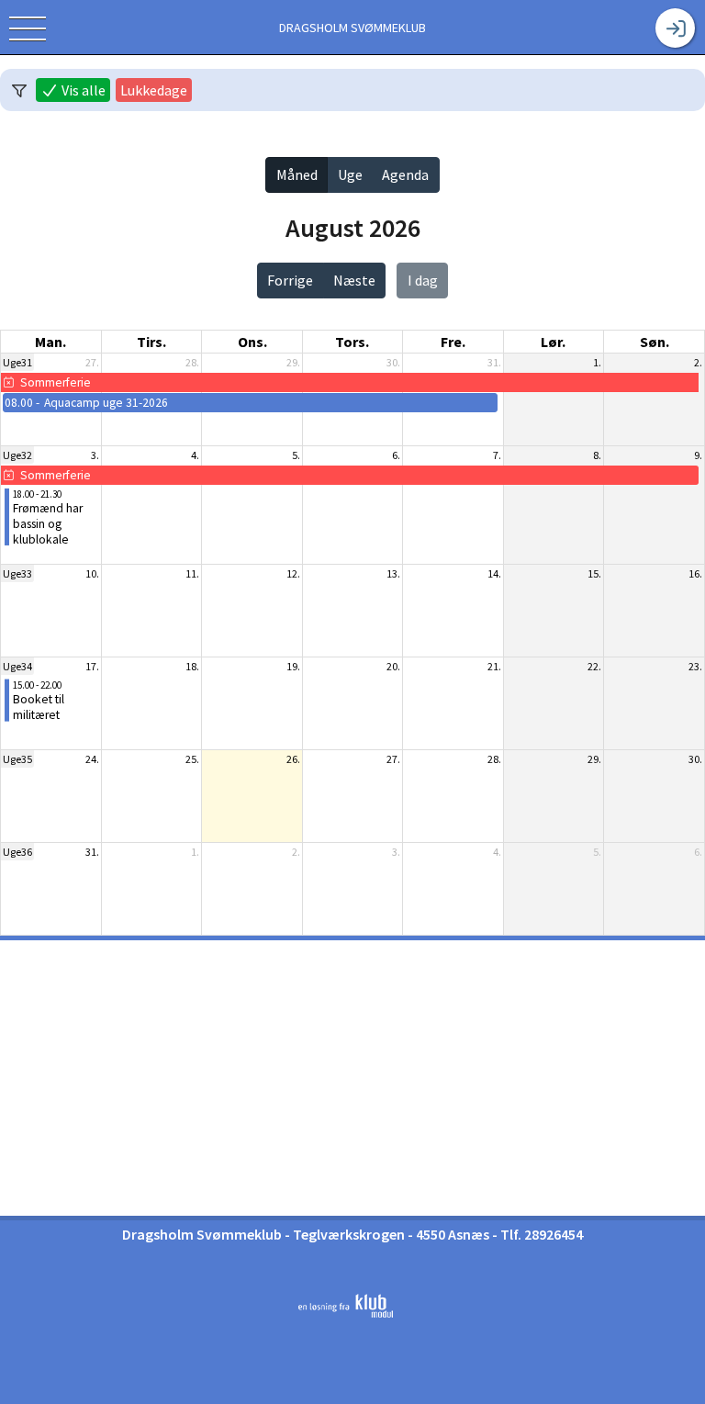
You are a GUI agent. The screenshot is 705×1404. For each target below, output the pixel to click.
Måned (297, 174)
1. (597, 362)
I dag (423, 280)
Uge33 (17, 573)
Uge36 (17, 852)
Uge (350, 174)
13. (393, 573)
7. (497, 455)
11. (192, 573)
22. (594, 666)
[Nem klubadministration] (345, 1314)
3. (95, 455)
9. (698, 455)
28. (192, 362)
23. (695, 666)
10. (92, 573)
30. (393, 362)
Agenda (405, 174)
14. (494, 573)
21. (494, 666)
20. (393, 666)
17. (92, 666)
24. (92, 759)
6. (396, 455)
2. (698, 362)
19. (293, 666)
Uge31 (17, 362)
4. (195, 455)
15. (594, 573)
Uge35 (17, 759)
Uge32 (17, 455)
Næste (354, 280)
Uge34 (17, 666)
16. (695, 573)
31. (494, 362)
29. (293, 362)
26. (293, 759)
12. (293, 573)
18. (192, 666)
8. (597, 455)
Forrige (290, 280)
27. (92, 362)
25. (192, 759)
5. (296, 455)
